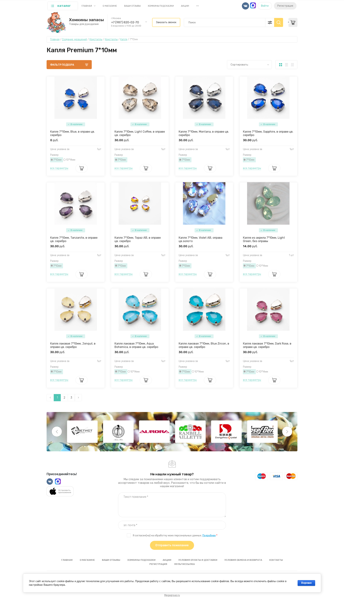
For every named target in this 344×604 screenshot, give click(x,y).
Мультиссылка (184, 564)
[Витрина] (280, 64)
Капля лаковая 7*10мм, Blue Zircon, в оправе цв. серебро (204, 345)
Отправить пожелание (172, 545)
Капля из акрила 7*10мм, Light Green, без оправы (264, 239)
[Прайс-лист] (292, 64)
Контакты (276, 560)
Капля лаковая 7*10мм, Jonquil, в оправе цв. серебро (72, 345)
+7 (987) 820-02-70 (125, 22)
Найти (278, 22)
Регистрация (285, 5)
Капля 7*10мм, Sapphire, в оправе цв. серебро (268, 133)
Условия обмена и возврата (243, 560)
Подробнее (209, 535)
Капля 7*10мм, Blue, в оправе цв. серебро (72, 133)
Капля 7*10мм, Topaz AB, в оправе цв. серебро (137, 239)
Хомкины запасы (86, 20)
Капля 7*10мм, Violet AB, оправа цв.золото (200, 239)
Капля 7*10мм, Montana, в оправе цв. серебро (204, 133)
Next (287, 432)
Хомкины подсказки (161, 5)
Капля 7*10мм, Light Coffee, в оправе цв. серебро (139, 133)
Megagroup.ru (172, 595)
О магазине (110, 5)
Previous (57, 432)
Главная (87, 5)
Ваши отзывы (132, 5)
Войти (265, 5)
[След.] (78, 397)
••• (197, 5)
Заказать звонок (166, 22)
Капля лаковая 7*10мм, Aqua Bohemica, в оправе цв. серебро (136, 345)
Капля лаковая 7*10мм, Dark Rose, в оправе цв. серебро (267, 345)
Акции (185, 5)
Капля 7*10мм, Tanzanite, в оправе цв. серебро (73, 239)
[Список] (286, 64)
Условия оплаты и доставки (197, 560)
